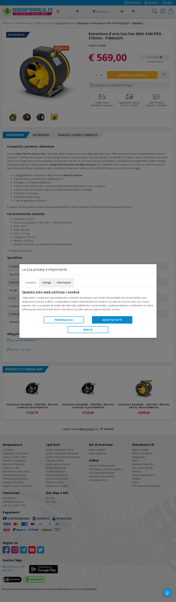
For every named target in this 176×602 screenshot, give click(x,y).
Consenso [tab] (30, 282)
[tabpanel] (88, 300)
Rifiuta (88, 329)
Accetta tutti (112, 319)
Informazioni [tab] (64, 282)
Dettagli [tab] (46, 282)
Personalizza (64, 319)
